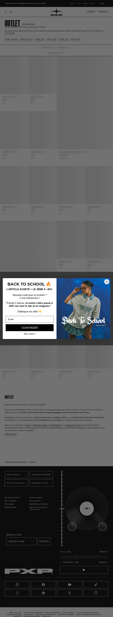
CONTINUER (30, 327)
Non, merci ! (30, 334)
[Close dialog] (106, 281)
